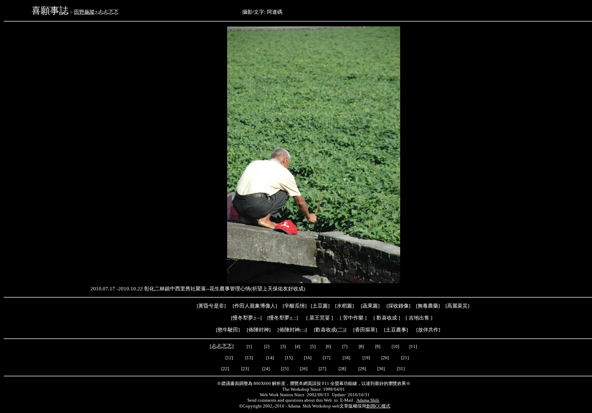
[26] (303, 368)
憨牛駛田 (228, 330)
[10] (395, 346)
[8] (361, 346)
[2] (266, 346)
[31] (401, 368)
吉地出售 (419, 318)
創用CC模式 (378, 406)
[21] (405, 357)
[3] (283, 346)
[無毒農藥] (428, 306)
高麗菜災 (457, 306)
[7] (344, 346)
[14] (270, 357)
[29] (362, 368)
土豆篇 (320, 306)
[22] (225, 368)
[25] (284, 368)
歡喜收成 (387, 318)
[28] (342, 368)
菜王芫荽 (319, 318)
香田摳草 (365, 330)
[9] (378, 346)
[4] (297, 346)
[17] (326, 357)
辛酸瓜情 (294, 306)
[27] (322, 368)
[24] (266, 368)
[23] (245, 368)
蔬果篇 (370, 306)
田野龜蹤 (84, 12)
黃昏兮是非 (211, 306)
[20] (385, 357)
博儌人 (267, 306)
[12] (229, 357)
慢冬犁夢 (243, 318)
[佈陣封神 (288, 330)
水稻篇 (344, 306)
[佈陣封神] (257, 330)
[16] (307, 357)
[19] (366, 357)
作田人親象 (247, 306)
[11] (413, 346)
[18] (346, 357)
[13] (249, 357)
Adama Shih (368, 400)
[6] (328, 346)
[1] (249, 346)
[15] (288, 357)
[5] (313, 346)
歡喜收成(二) (330, 330)
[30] (381, 368)
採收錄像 (398, 306)
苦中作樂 (353, 318)
